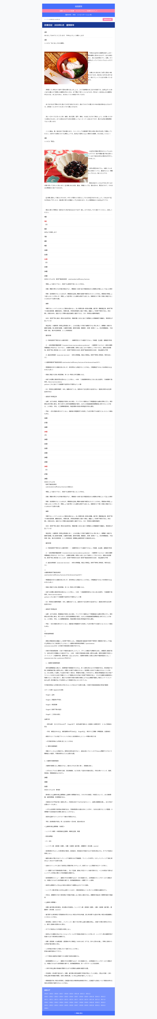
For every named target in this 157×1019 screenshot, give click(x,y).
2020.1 (46, 1008)
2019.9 (86, 1005)
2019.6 (71, 1005)
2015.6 (56, 994)
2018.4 (61, 1002)
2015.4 (46, 994)
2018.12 (103, 1002)
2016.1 (46, 996)
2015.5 (51, 994)
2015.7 (61, 994)
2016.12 (103, 996)
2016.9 (86, 996)
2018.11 (97, 1002)
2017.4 (61, 999)
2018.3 (56, 1002)
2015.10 (76, 994)
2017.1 (46, 999)
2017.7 (76, 999)
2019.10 (91, 1005)
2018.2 (51, 1002)
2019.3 (56, 1005)
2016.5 (66, 996)
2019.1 (46, 1005)
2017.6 (71, 999)
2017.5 (66, 999)
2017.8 (81, 999)
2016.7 (76, 996)
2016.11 (97, 996)
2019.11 (97, 1005)
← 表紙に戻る (78, 1013)
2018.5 (66, 1002)
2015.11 (82, 994)
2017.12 (103, 999)
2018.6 (71, 1002)
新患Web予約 (107, 19)
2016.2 (51, 996)
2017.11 (97, 999)
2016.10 (91, 996)
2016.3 (56, 996)
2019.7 (76, 1005)
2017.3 (56, 999)
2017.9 (86, 999)
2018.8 (81, 1002)
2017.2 (51, 999)
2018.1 (46, 1002)
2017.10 (91, 999)
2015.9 (71, 994)
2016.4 (61, 996)
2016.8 (81, 996)
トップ (46, 19)
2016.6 (71, 996)
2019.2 (51, 1005)
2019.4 (61, 1005)
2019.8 (81, 1005)
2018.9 (86, 1002)
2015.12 (88, 994)
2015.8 (66, 994)
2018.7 (76, 1002)
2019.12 (103, 1005)
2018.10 (91, 1002)
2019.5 (66, 1005)
